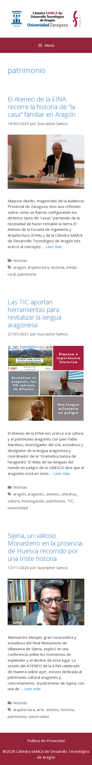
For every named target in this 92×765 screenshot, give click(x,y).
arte (40, 709)
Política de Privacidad (46, 740)
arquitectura (38, 267)
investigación (32, 500)
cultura (13, 500)
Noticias (20, 260)
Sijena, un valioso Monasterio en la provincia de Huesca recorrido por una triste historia (45, 547)
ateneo (52, 494)
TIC (70, 500)
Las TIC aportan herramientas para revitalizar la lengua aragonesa (34, 313)
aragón (19, 267)
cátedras (68, 494)
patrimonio (27, 274)
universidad (18, 507)
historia (57, 267)
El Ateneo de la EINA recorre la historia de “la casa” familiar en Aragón (42, 107)
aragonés (36, 494)
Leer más (53, 246)
